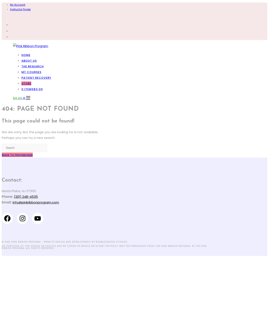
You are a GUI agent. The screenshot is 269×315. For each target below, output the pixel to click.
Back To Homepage (17, 155)
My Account (17, 5)
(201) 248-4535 (26, 196)
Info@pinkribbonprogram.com (36, 202)
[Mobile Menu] (28, 98)
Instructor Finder (20, 9)
